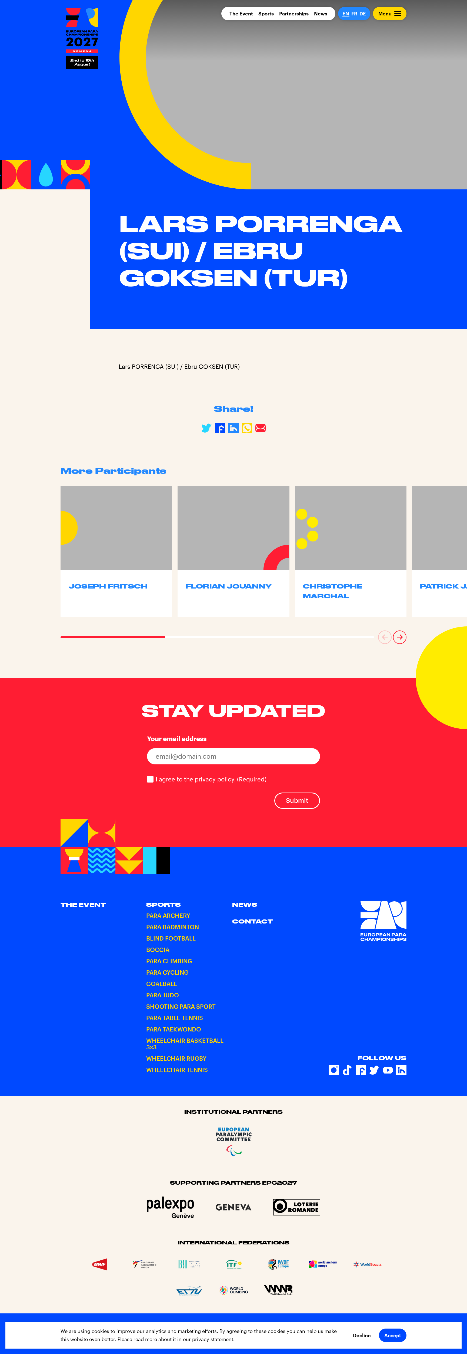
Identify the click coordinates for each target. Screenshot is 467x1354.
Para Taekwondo (173, 1029)
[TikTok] (347, 1070)
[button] (385, 637)
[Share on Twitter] (206, 428)
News (320, 14)
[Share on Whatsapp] (247, 428)
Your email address (176, 738)
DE (362, 14)
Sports (266, 14)
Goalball (161, 983)
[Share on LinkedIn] (233, 428)
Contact (252, 921)
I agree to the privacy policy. (211, 779)
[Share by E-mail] (260, 428)
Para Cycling (167, 972)
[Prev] (385, 637)
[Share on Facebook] (220, 428)
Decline (362, 1335)
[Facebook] (361, 1070)
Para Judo (162, 994)
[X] (374, 1070)
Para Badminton (172, 926)
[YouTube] (388, 1070)
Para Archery (168, 915)
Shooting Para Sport (181, 1006)
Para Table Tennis (174, 1017)
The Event (241, 14)
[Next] (399, 637)
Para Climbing (169, 960)
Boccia (157, 949)
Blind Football (171, 938)
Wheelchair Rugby (176, 1058)
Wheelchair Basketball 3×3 (185, 1043)
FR (354, 14)
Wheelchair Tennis (177, 1069)
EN (345, 14)
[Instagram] (334, 1070)
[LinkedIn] (401, 1070)
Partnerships (294, 14)
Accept (392, 1335)
